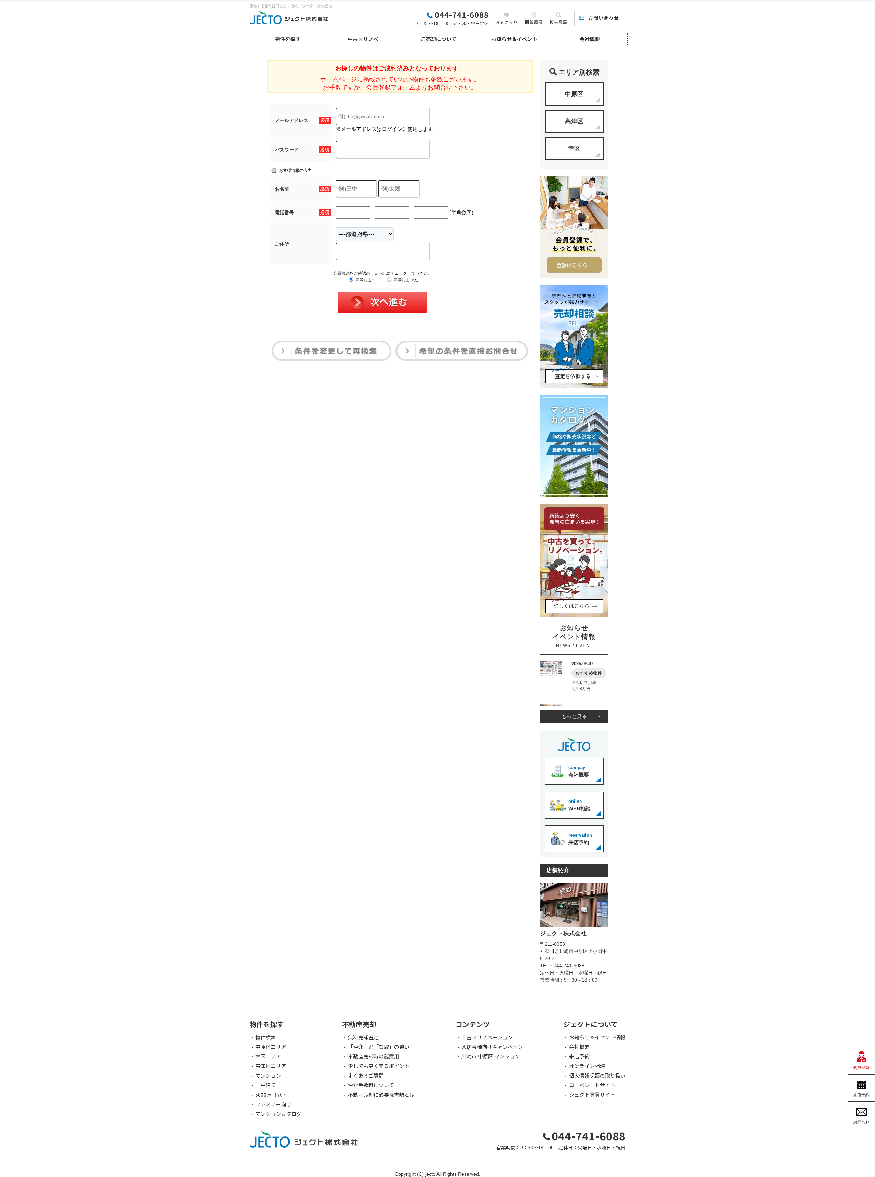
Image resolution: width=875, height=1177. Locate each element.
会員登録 (861, 1067)
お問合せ (861, 1122)
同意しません (405, 280)
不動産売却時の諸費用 (373, 1056)
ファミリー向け (273, 1104)
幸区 (574, 148)
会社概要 (589, 38)
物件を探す (287, 38)
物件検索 (265, 1037)
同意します (365, 280)
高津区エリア (270, 1066)
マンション (268, 1075)
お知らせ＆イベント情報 (597, 1037)
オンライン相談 (587, 1066)
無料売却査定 (363, 1037)
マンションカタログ (278, 1114)
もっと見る (574, 716)
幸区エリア (268, 1056)
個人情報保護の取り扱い (597, 1075)
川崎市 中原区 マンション (490, 1056)
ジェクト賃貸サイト (592, 1095)
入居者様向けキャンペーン (492, 1047)
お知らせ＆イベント (514, 38)
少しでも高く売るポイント (378, 1066)
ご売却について (439, 38)
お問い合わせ (603, 17)
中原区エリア (270, 1047)
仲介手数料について (371, 1085)
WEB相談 (579, 805)
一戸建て (265, 1085)
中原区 (574, 94)
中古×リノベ (363, 38)
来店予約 (580, 839)
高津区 (574, 121)
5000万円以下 (271, 1095)
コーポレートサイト (592, 1085)
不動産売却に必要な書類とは (381, 1095)
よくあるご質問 (366, 1075)
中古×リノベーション (487, 1037)
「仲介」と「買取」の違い (378, 1047)
